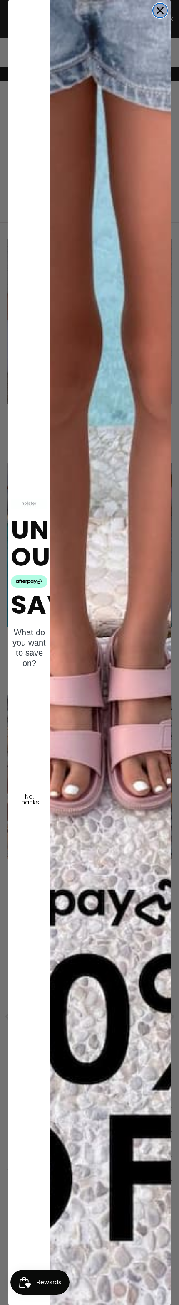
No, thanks (29, 799)
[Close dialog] (160, 10)
